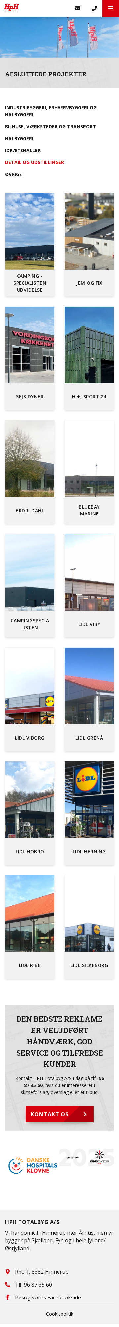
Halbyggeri (19, 138)
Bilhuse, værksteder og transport (50, 126)
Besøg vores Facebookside (48, 1297)
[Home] (34, 8)
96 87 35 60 (38, 1284)
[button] (110, 8)
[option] (70, 1157)
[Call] (94, 8)
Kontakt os (50, 1114)
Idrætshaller (23, 150)
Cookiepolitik (59, 1314)
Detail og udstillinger (34, 162)
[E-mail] (77, 8)
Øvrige (13, 174)
